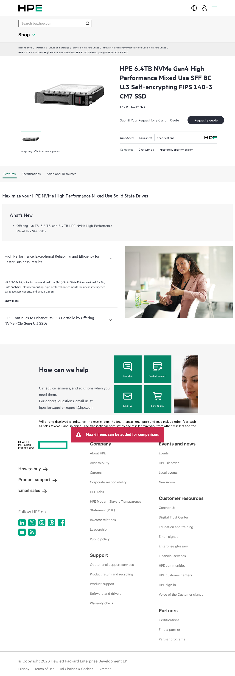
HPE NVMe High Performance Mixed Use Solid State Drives (134, 47)
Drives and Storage (59, 47)
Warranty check (101, 603)
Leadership (98, 529)
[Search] (88, 23)
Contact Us (167, 508)
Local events (168, 472)
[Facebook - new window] (61, 522)
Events (164, 453)
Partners (168, 610)
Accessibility (99, 463)
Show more (12, 300)
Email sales (29, 490)
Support (99, 555)
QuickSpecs (127, 137)
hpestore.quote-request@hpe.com (66, 407)
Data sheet (145, 137)
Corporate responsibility (108, 482)
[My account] (204, 7)
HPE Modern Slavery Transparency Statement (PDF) (115, 505)
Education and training (176, 527)
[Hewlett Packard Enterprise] (30, 7)
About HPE (98, 453)
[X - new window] (32, 522)
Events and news (177, 444)
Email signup (169, 537)
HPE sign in (167, 585)
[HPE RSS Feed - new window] (32, 532)
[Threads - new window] (51, 522)
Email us (127, 405)
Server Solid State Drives (86, 47)
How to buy (157, 405)
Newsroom (167, 482)
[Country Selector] (194, 7)
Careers (96, 472)
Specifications (165, 137)
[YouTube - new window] (22, 532)
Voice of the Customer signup (181, 594)
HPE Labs (97, 492)
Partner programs (172, 639)
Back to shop (25, 47)
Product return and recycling (111, 574)
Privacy (23, 669)
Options (40, 47)
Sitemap (105, 669)
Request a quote (206, 120)
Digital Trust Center (173, 517)
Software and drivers (105, 594)
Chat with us (146, 149)
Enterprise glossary (173, 546)
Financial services (172, 556)
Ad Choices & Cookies (76, 669)
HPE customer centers (175, 575)
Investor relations (103, 520)
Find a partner (169, 630)
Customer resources (181, 498)
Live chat (128, 375)
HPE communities (172, 565)
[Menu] (214, 7)
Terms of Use (44, 669)
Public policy (99, 539)
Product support (157, 375)
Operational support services (112, 565)
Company (100, 444)
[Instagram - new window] (41, 522)
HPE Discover (169, 463)
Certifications (169, 620)
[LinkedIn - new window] (22, 522)
